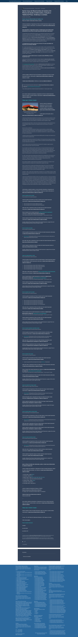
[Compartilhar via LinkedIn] (22, 541)
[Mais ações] (55, 8)
